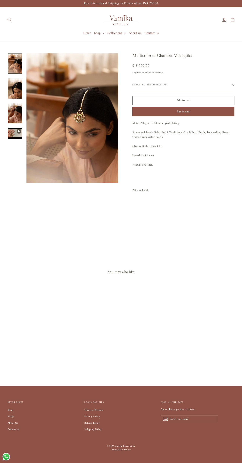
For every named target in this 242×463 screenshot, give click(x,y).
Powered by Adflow (121, 450)
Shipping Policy (93, 429)
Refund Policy (92, 423)
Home (87, 33)
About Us (135, 33)
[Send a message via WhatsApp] (6, 456)
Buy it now (183, 111)
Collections (115, 33)
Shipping (136, 73)
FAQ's (11, 416)
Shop (98, 33)
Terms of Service (93, 410)
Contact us (151, 33)
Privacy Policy (92, 416)
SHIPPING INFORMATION (149, 85)
